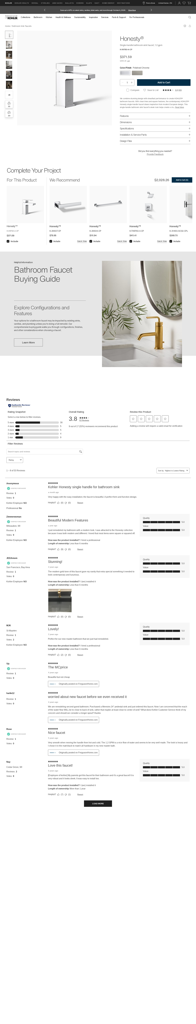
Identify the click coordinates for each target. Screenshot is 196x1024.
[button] (9, 35)
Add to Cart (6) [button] (182, 179)
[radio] (125, 73)
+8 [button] (9, 94)
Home (7, 26)
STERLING (45, 3)
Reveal (35, 3)
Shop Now (132, 10)
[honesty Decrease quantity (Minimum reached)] (122, 82)
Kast (97, 3)
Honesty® (37, 26)
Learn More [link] (28, 342)
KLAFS (89, 3)
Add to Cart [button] (163, 82)
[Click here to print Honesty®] (185, 26)
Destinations (123, 3)
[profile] (179, 3)
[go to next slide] (151, 10)
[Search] (190, 17)
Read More (179, 107)
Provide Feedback (155, 154)
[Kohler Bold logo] (11, 17)
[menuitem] (26, 17)
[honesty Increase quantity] (131, 82)
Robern (80, 3)
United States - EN (165, 3)
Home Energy (108, 3)
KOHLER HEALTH (22, 3)
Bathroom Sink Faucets (21, 26)
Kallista (69, 3)
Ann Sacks (57, 3)
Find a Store (150, 3)
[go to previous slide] (44, 10)
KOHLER (8, 3)
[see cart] (189, 3)
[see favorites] (184, 3)
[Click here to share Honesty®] (190, 26)
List (128, 61)
